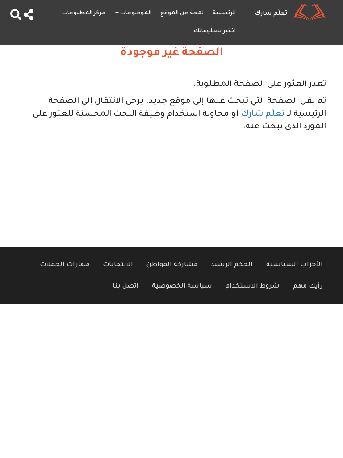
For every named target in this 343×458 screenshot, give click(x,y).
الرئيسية (224, 13)
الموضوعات (135, 13)
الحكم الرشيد (232, 265)
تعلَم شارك (262, 114)
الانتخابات (118, 265)
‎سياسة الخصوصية (182, 286)
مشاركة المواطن (171, 265)
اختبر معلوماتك (215, 31)
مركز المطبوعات (83, 13)
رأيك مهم (308, 286)
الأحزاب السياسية (294, 265)
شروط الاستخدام (253, 286)
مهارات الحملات (64, 265)
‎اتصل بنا (125, 286)
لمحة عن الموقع (182, 13)
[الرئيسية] (313, 12)
